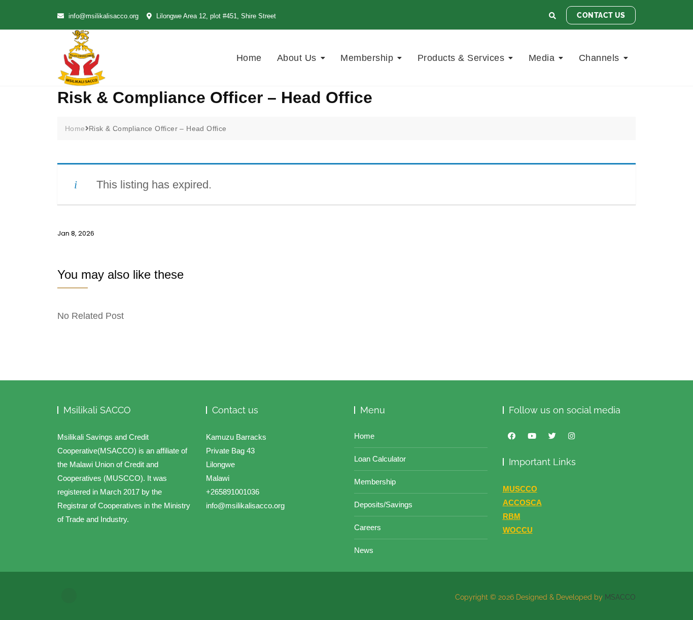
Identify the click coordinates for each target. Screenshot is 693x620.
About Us (297, 58)
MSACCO (620, 597)
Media (542, 58)
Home (249, 58)
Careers (367, 527)
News (363, 550)
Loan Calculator (380, 458)
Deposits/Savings (383, 504)
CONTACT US (601, 15)
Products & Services (461, 58)
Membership (366, 58)
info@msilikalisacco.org (102, 16)
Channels (599, 58)
